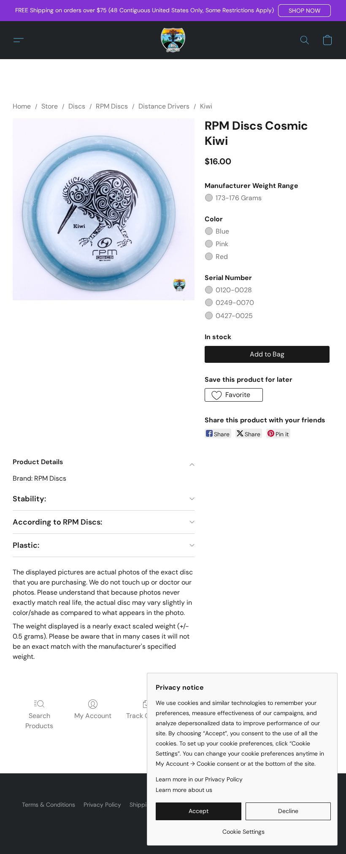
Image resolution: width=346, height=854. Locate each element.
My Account (92, 715)
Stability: (29, 499)
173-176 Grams (239, 197)
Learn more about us (184, 790)
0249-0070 (235, 302)
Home (22, 106)
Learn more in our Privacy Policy (199, 779)
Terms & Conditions (48, 804)
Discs (76, 106)
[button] (304, 10)
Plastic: (26, 545)
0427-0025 (234, 315)
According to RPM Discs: (57, 522)
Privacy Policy (102, 804)
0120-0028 (234, 290)
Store (49, 106)
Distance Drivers (163, 106)
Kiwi (206, 106)
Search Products (39, 720)
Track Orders (146, 715)
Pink (222, 243)
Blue (222, 231)
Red (222, 256)
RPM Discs (112, 106)
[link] (243, 828)
